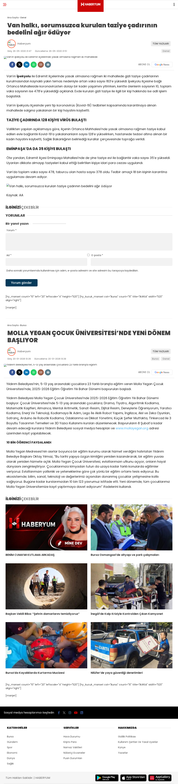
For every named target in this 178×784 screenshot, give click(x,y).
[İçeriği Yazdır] (48, 65)
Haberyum (24, 43)
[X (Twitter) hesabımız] (64, 713)
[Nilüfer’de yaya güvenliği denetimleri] (131, 645)
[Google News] (162, 64)
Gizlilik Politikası (127, 736)
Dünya (11, 758)
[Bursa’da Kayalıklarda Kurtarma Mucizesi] (46, 645)
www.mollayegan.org (132, 428)
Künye (122, 747)
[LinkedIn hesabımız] (81, 713)
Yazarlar (123, 753)
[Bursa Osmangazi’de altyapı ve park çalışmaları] (131, 527)
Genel (166, 51)
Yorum (11, 230)
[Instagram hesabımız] (69, 713)
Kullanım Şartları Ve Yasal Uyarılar (138, 742)
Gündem (12, 742)
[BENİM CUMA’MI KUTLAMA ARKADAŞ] (46, 527)
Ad (8, 255)
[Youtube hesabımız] (76, 713)
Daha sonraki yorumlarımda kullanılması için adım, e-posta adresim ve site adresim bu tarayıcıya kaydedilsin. (72, 270)
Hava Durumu (71, 736)
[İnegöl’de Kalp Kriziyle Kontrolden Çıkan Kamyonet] (131, 586)
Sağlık (10, 763)
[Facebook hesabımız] (59, 713)
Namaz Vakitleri (72, 747)
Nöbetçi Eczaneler (74, 753)
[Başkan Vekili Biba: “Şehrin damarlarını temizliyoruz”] (46, 586)
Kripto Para (69, 742)
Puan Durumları (72, 758)
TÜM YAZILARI (161, 43)
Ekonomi (12, 753)
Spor (9, 747)
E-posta (97, 255)
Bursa (155, 358)
